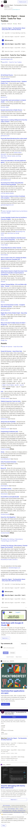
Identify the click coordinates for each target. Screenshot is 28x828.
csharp (15, 23)
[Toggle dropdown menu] (26, 607)
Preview (12, 652)
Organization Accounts (8, 812)
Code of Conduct (10, 656)
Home (5, 808)
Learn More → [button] (5, 704)
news (19, 23)
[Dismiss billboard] (26, 814)
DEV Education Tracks (6, 810)
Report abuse (19, 656)
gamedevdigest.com (16, 9)
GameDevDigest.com (7, 59)
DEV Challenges (11, 808)
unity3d (10, 23)
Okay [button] (3, 825)
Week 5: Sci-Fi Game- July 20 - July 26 (13, 385)
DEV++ (17, 808)
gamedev (4, 23)
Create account (22, 1)
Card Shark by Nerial (13, 233)
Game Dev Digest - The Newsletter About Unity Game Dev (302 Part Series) (13, 28)
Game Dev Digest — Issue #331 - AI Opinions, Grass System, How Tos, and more (13, 744)
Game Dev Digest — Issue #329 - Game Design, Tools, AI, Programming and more (12, 758)
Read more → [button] (5, 638)
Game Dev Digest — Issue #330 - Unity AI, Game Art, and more (13, 751)
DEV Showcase (17, 812)
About (23, 812)
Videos (21, 808)
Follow (14, 717)
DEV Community (6, 805)
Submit (5, 652)
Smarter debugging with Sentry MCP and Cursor (13, 787)
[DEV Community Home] (5, 2)
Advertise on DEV (21, 810)
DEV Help (15, 810)
